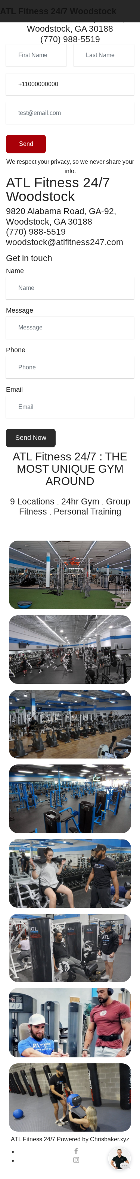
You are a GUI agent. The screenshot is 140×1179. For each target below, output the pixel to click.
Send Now (30, 437)
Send (26, 144)
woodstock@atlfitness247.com (64, 242)
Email (14, 389)
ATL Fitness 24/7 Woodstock (58, 11)
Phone (15, 350)
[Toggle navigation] (135, 2)
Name (15, 271)
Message (19, 310)
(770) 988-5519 (70, 39)
